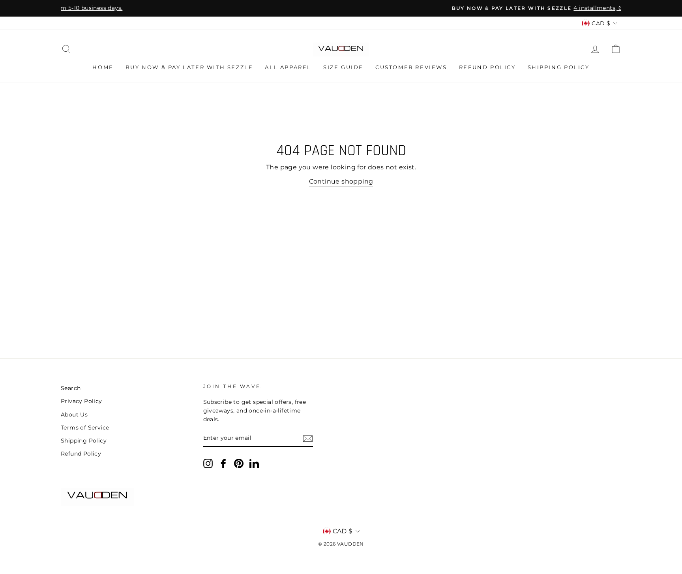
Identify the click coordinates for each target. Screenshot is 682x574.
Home (102, 67)
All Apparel (288, 67)
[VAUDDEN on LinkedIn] (254, 463)
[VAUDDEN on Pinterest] (239, 463)
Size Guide (343, 67)
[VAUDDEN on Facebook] (223, 463)
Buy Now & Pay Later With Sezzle (189, 67)
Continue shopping (341, 181)
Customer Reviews (411, 67)
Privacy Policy (81, 401)
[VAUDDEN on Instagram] (208, 463)
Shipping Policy (559, 67)
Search (71, 388)
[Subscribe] (308, 438)
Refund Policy (487, 67)
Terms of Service (85, 427)
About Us (74, 414)
